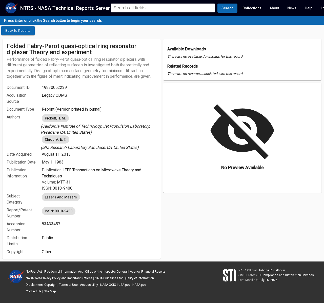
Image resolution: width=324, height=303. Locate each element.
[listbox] (99, 124)
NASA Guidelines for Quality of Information (124, 278)
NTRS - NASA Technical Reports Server (65, 8)
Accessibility (89, 285)
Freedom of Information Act (63, 271)
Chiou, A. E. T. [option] (55, 139)
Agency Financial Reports (148, 271)
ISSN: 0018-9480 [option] (58, 211)
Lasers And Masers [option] (61, 197)
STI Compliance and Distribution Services (285, 275)
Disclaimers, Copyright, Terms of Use (52, 285)
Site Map (50, 291)
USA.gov (124, 285)
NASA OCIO (108, 285)
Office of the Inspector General (106, 271)
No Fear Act (34, 271)
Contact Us (34, 291)
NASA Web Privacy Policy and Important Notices (59, 278)
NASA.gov (139, 285)
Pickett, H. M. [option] (55, 118)
